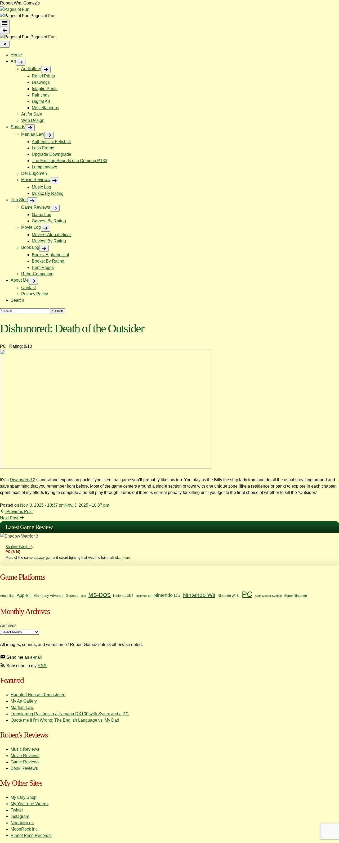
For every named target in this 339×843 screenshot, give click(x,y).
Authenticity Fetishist (51, 141)
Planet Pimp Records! (31, 835)
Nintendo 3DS (123, 596)
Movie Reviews (25, 755)
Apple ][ (24, 595)
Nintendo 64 (143, 595)
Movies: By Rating (49, 241)
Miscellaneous (45, 108)
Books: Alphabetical (50, 255)
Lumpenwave (44, 167)
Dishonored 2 (22, 480)
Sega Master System (268, 595)
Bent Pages (43, 267)
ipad (83, 595)
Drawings (41, 82)
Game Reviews (35, 207)
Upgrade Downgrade (51, 154)
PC (247, 594)
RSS (42, 665)
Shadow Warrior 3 (19, 546)
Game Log (41, 214)
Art (13, 61)
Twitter (17, 810)
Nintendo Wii (199, 595)
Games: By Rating (49, 221)
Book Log (30, 247)
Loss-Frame (43, 148)
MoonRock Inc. (25, 829)
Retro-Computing (37, 274)
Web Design (32, 120)
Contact (28, 287)
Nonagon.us (22, 823)
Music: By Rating (48, 193)
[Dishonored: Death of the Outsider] (106, 467)
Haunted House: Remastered (38, 695)
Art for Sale (31, 114)
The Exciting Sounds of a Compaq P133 (69, 160)
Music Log (41, 187)
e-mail (36, 657)
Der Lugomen (34, 173)
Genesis (72, 596)
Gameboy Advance (48, 596)
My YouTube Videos (29, 803)
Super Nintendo (295, 596)
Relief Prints (43, 76)
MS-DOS (99, 595)
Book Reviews (24, 768)
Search (17, 300)
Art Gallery (31, 68)
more (126, 558)
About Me (20, 280)
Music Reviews (35, 179)
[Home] (14, 9)
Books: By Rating (48, 261)
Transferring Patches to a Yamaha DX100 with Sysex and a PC (70, 714)
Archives (8, 625)
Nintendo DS (167, 595)
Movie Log (31, 227)
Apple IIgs (7, 596)
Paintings (41, 95)
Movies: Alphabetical (51, 234)
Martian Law (32, 134)
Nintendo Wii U (228, 596)
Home (16, 55)
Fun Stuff (19, 200)
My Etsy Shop (24, 797)
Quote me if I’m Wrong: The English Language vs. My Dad (65, 720)
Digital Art (41, 101)
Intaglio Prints (44, 88)
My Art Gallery (24, 701)
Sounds (18, 127)
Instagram (20, 816)
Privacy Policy (34, 294)
